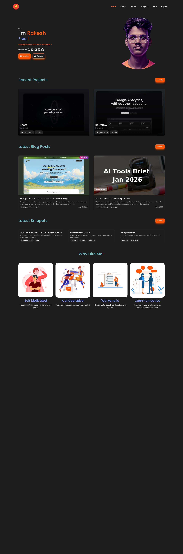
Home (113, 6)
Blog (155, 6)
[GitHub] (29, 49)
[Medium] (35, 49)
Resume (40, 56)
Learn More (28, 132)
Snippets (164, 6)
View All (160, 80)
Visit (40, 132)
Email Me (26, 56)
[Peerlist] (39, 49)
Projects (145, 6)
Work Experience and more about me (34, 44)
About (123, 6)
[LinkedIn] (32, 49)
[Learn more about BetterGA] (129, 112)
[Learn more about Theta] (53, 112)
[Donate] (42, 49)
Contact (133, 6)
